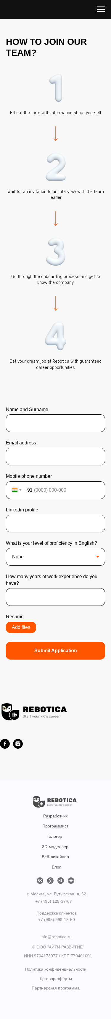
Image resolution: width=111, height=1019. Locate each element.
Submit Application (55, 650)
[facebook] (5, 744)
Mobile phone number (29, 476)
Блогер (55, 836)
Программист (55, 826)
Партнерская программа (56, 988)
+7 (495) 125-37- (51, 901)
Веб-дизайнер (55, 856)
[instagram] (18, 744)
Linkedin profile (22, 509)
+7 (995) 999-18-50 (56, 919)
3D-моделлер (55, 846)
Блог (56, 867)
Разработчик (55, 816)
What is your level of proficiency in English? (51, 543)
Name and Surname (27, 409)
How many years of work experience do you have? (51, 580)
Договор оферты (56, 978)
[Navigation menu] (101, 9)
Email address (21, 442)
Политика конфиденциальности (55, 969)
